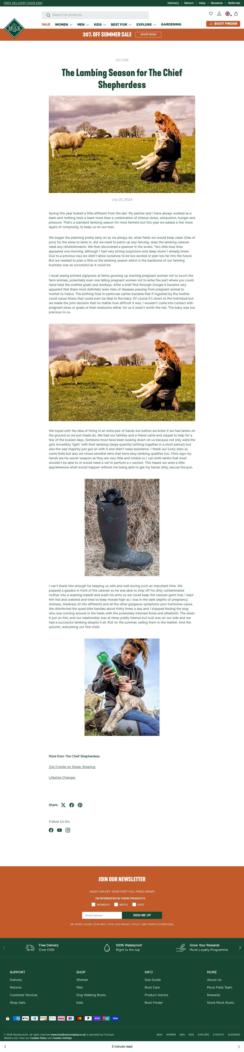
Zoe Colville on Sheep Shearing (72, 767)
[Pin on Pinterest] (80, 805)
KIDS (98, 24)
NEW (159, 1035)
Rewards (217, 3)
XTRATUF (218, 1035)
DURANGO (234, 1035)
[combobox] (95, 15)
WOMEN (61, 24)
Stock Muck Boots (220, 1002)
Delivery (173, 3)
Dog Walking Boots (91, 995)
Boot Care (152, 987)
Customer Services (24, 995)
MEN (81, 24)
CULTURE (122, 60)
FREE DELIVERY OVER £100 (23, 3)
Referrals (234, 3)
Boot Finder (154, 1002)
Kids (79, 1002)
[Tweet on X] (63, 805)
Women (82, 979)
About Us (214, 979)
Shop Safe (17, 1002)
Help (202, 3)
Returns (16, 987)
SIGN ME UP (142, 915)
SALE (46, 24)
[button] (236, 14)
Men (79, 987)
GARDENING (171, 24)
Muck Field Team (219, 987)
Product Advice (156, 995)
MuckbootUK (20, 1035)
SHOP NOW (148, 34)
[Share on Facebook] (71, 805)
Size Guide (153, 979)
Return (189, 3)
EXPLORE (144, 24)
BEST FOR (119, 24)
